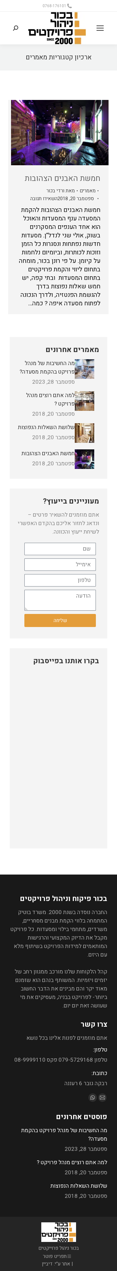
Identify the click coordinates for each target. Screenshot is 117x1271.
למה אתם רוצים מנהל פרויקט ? (50, 399)
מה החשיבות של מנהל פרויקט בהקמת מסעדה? (47, 367)
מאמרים (88, 190)
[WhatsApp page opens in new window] (92, 1097)
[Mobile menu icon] (100, 28)
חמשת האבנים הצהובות (62, 178)
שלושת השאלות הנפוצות (46, 427)
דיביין (47, 1263)
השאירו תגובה (44, 198)
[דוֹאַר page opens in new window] (102, 1097)
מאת (60, 190)
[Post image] (84, 369)
